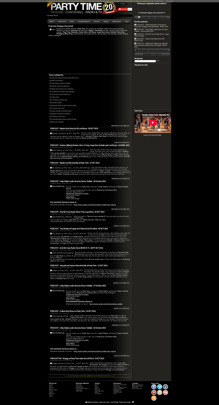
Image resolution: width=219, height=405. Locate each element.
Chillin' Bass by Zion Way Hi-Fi (60, 94)
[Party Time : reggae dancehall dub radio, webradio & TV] (82, 7)
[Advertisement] (88, 55)
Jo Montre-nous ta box (58, 116)
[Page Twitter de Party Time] (159, 389)
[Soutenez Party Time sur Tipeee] (165, 395)
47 (79, 376)
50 (84, 376)
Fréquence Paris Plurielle (120, 384)
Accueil (51, 384)
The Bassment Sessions (82, 388)
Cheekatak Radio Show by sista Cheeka (63, 119)
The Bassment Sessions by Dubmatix (62, 92)
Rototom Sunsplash (118, 388)
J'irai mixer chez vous (58, 108)
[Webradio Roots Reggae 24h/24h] (152, 17)
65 (109, 376)
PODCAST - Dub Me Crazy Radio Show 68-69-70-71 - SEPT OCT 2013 (76, 248)
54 (91, 376)
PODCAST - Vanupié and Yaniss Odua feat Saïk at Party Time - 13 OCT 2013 (78, 266)
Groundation (98, 393)
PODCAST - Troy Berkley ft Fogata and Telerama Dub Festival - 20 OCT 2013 (79, 229)
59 (99, 376)
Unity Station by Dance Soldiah (61, 83)
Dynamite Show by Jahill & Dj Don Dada (63, 105)
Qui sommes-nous (138, 384)
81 (114, 376)
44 (73, 376)
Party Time (54, 130)
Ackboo (97, 392)
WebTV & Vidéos (153, 54)
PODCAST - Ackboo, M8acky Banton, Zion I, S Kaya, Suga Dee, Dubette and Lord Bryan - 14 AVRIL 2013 (89, 145)
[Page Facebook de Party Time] (154, 389)
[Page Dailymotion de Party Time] (165, 389)
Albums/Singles (53, 389)
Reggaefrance (117, 389)
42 (70, 376)
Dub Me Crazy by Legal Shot (60, 86)
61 (103, 376)
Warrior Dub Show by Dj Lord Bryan (62, 89)
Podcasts (51, 387)
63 (106, 376)
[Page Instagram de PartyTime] (159, 395)
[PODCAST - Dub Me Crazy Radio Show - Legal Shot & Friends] (151, 36)
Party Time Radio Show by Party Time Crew (64, 78)
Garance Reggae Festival (120, 387)
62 (104, 376)
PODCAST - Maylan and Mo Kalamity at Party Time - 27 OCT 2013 (75, 163)
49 (82, 376)
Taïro (96, 386)
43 (72, 376)
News (50, 388)
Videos (51, 392)
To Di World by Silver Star (59, 100)
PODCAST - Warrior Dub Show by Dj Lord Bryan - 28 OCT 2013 (74, 128)
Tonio (53, 183)
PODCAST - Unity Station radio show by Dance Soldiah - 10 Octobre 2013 (78, 328)
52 (87, 376)
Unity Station (79, 386)
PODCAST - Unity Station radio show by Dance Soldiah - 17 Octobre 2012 (78, 286)
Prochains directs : (53, 15)
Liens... (115, 393)
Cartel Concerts (117, 392)
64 (108, 376)
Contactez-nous (138, 388)
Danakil (97, 384)
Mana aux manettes (57, 122)
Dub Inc (97, 388)
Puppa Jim (97, 389)
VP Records (116, 386)
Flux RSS (136, 387)
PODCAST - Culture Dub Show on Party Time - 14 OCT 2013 (73, 311)
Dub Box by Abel (56, 102)
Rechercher (138, 58)
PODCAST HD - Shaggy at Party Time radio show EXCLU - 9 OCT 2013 (77, 358)
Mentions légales (138, 386)
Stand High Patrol (99, 391)
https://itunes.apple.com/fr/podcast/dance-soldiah (106, 304)
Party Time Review (57, 80)
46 (77, 376)
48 (80, 376)
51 (85, 376)
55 (92, 376)
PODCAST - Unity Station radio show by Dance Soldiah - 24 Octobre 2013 (78, 181)
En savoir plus (159, 1)
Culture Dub (55, 97)
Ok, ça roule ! (169, 1)
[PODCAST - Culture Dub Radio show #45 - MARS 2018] (151, 41)
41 (68, 376)
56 (94, 376)
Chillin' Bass (79, 391)
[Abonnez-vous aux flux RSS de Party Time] (154, 400)
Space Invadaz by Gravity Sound (61, 111)
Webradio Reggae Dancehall (153, 50)
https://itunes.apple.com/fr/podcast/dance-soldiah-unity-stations (95, 205)
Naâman (97, 387)
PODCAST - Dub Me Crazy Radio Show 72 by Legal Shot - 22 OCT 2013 (77, 212)
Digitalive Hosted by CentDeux (60, 114)
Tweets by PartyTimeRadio (152, 135)
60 (101, 376)
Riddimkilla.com (117, 391)
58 (97, 376)
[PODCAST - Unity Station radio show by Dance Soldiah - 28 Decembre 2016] (151, 31)
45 (75, 376)
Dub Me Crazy (79, 387)
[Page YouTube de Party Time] (154, 395)
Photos (51, 391)
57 (96, 376)
